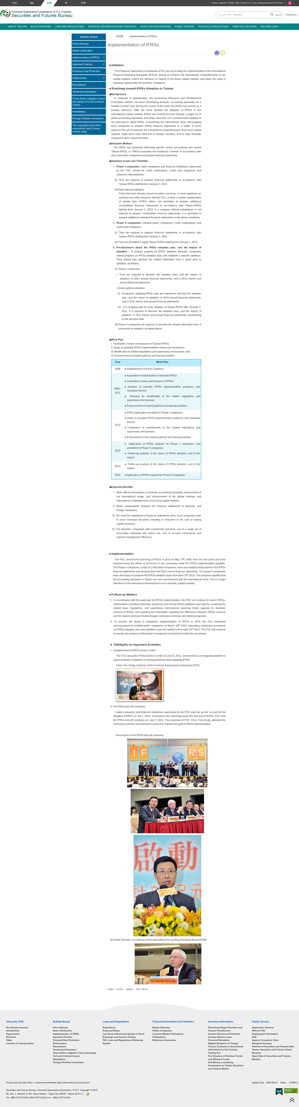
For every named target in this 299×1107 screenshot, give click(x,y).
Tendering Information (84, 91)
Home (214, 3)
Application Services (263, 1027)
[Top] (293, 1100)
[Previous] (223, 52)
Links (254, 3)
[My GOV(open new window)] (279, 1092)
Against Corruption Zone (265, 1040)
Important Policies (82, 64)
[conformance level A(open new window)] (291, 1090)
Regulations (109, 1027)
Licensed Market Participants (167, 1034)
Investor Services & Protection (224, 1034)
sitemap (222, 3)
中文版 (230, 3)
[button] (285, 3)
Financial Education (218, 1040)
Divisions (11, 1037)
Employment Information (265, 1034)
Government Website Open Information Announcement (62, 1082)
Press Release (80, 43)
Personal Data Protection (86, 71)
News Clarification (82, 50)
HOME (119, 36)
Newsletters (78, 111)
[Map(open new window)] (87, 1094)
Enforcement (79, 78)
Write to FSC (258, 1031)
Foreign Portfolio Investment (87, 118)
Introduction (12, 1031)
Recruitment (79, 85)
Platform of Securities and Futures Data (273, 1046)
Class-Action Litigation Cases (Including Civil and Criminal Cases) (88, 101)
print (217, 52)
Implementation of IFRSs (86, 57)
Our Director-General (17, 1027)
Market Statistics (161, 1027)
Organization (13, 1034)
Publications (159, 1037)
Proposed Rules (111, 1031)
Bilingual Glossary (266, 3)
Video (9, 1040)
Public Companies (162, 1031)
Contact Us (245, 3)
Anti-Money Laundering (220, 1062)
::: (210, 3)
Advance (291, 14)
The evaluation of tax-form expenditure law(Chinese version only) (86, 128)
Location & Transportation (20, 1043)
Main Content (114, 60)
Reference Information (164, 1040)
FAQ (237, 3)
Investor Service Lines (220, 1037)
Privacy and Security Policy (19, 1082)
